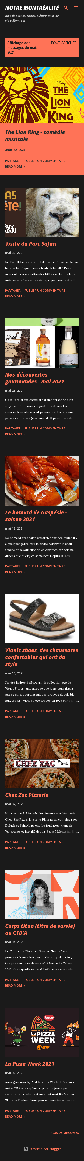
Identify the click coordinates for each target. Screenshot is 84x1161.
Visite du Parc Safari (31, 243)
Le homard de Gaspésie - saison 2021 (36, 516)
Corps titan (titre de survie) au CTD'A (40, 929)
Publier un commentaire (45, 161)
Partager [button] (13, 161)
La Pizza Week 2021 (29, 1063)
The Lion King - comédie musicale (35, 135)
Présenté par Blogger (44, 1149)
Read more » (15, 166)
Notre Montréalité (32, 7)
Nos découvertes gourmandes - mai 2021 (34, 378)
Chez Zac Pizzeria (27, 794)
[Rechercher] (65, 7)
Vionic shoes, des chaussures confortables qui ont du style (41, 657)
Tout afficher (64, 42)
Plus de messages (65, 1133)
